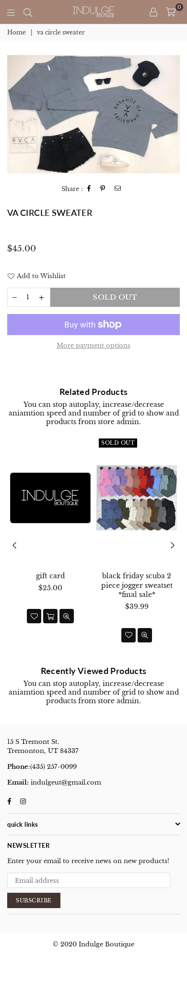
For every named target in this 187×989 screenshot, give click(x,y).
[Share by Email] (118, 189)
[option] (93, 114)
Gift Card (50, 576)
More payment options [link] (93, 345)
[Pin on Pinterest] (103, 189)
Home (16, 32)
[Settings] (153, 12)
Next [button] (172, 546)
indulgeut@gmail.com (65, 782)
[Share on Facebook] (89, 189)
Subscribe (34, 900)
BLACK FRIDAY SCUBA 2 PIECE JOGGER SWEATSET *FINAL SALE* (137, 585)
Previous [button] (14, 546)
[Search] (27, 12)
